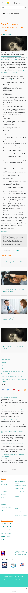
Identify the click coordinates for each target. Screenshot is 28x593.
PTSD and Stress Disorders (19, 495)
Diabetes (3, 504)
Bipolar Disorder (5, 497)
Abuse (2, 481)
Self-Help (17, 505)
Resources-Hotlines (6, 533)
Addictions (3, 488)
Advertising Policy (14, 583)
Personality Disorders (20, 491)
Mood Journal (4, 543)
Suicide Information (6, 536)
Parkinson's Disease (19, 488)
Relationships (18, 499)
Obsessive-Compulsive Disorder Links (12, 376)
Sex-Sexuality (18, 512)
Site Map (6, 576)
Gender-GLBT (4, 514)
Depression (4, 501)
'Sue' (2, 365)
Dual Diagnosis (5, 359)
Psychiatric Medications (7, 526)
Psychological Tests (6, 539)
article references (5, 231)
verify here (24, 556)
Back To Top (4, 471)
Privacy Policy (14, 579)
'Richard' (3, 362)
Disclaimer (21, 579)
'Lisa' (2, 368)
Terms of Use (7, 579)
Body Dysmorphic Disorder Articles (13, 262)
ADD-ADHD (4, 484)
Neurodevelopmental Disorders (20, 482)
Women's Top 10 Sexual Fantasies (9, 397)
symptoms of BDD (9, 80)
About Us (11, 576)
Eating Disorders (5, 510)
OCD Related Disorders (20, 485)
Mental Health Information (7, 530)
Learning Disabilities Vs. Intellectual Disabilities (12, 443)
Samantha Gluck (6, 34)
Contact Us (16, 576)
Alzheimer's (4, 491)
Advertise (22, 576)
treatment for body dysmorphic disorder (11, 56)
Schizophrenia (18, 502)
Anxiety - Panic (5, 494)
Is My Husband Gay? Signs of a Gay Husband (12, 420)
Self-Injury (17, 508)
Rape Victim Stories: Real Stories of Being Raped (13, 409)
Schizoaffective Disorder (21, 515)
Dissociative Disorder (6, 507)
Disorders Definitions (6, 523)
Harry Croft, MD (16, 250)
